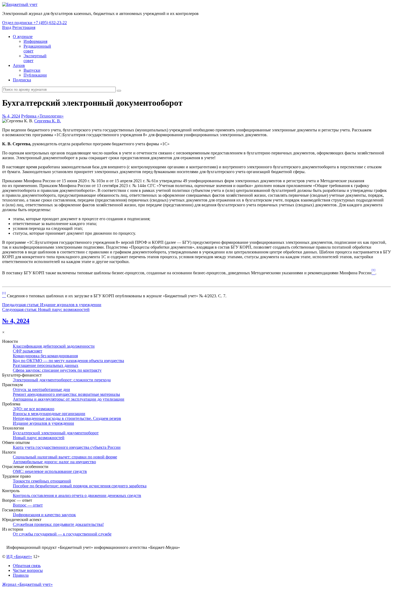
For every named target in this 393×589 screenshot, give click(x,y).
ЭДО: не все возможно (33, 408)
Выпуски (32, 70)
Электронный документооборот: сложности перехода (62, 380)
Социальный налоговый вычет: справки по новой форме (65, 457)
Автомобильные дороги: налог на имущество (54, 461)
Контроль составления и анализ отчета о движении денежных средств (77, 495)
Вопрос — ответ (28, 505)
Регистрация (23, 27)
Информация (35, 41)
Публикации (35, 75)
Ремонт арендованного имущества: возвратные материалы (66, 394)
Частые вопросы (28, 570)
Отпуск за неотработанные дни (41, 389)
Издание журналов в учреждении (43, 423)
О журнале (23, 36)
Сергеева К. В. (47, 121)
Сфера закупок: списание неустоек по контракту (57, 370)
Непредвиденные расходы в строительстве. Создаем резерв (67, 418)
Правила (21, 575)
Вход (6, 27)
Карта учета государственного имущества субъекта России (67, 447)
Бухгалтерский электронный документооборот (56, 433)
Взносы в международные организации (49, 413)
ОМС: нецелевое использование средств (50, 471)
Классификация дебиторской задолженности (54, 346)
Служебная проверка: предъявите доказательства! (58, 524)
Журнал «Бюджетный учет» (27, 584)
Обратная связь (27, 565)
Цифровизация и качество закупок (44, 514)
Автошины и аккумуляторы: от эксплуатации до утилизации (68, 399)
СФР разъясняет (27, 351)
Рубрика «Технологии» (42, 116)
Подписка (22, 80)
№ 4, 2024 (11, 116)
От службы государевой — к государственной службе (62, 534)
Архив (19, 65)
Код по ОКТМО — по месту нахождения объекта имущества (68, 360)
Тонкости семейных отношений (42, 481)
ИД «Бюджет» (19, 556)
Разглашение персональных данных (45, 365)
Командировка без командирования (45, 356)
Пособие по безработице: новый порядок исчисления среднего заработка (80, 486)
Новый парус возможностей (38, 437)
